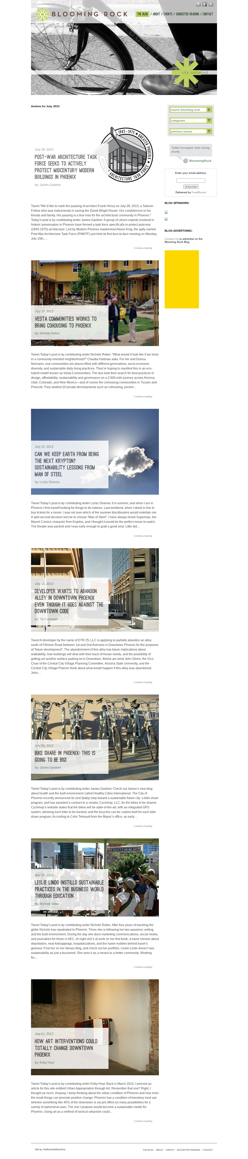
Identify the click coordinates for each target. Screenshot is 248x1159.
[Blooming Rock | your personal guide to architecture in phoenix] (81, 14)
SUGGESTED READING (187, 14)
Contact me (172, 238)
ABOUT (156, 14)
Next (128, 89)
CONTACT (208, 14)
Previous (120, 89)
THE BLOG (142, 14)
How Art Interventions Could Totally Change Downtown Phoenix (66, 1048)
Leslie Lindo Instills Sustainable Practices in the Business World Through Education (69, 889)
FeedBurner (199, 192)
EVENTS (168, 14)
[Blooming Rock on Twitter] (194, 162)
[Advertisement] (182, 279)
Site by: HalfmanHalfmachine (50, 1149)
